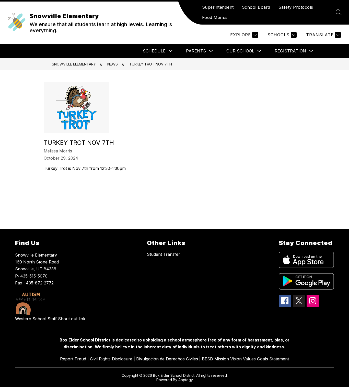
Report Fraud (73, 358)
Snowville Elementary (74, 64)
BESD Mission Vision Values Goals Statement (245, 358)
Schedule (154, 50)
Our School (240, 50)
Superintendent (218, 7)
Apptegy (185, 380)
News (112, 64)
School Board (256, 7)
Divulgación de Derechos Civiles (167, 358)
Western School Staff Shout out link (50, 318)
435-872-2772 (40, 282)
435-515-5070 (34, 276)
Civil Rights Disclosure (111, 358)
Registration (290, 50)
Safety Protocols (295, 7)
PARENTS (196, 50)
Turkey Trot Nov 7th (150, 64)
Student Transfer (163, 254)
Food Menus (215, 17)
